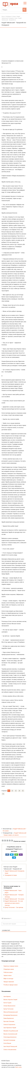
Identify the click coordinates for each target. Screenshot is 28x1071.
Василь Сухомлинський (10, 1034)
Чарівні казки (7, 975)
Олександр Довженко (10, 1037)
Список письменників (10, 1049)
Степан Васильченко (9, 1006)
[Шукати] (24, 10)
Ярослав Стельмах (9, 1021)
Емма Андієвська (9, 1018)
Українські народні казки (11, 966)
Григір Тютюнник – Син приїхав (14, 907)
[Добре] (10, 840)
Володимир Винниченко (10, 1015)
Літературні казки (9, 969)
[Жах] (3, 840)
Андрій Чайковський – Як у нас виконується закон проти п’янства (14, 903)
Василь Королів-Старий (10, 999)
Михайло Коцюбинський (11, 1031)
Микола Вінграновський (11, 1012)
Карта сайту (18, 1067)
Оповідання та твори (11, 875)
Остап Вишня (7, 1043)
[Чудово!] (12, 840)
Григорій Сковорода (9, 1040)
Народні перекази (9, 981)
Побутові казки (8, 972)
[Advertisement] (14, 44)
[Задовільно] (7, 840)
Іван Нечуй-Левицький (10, 1046)
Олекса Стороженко (9, 1024)
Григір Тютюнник (8, 1009)
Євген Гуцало (7, 1002)
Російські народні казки (10, 985)
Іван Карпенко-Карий (10, 1027)
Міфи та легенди (8, 978)
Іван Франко (7, 996)
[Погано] (5, 840)
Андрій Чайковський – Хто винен (14, 899)
